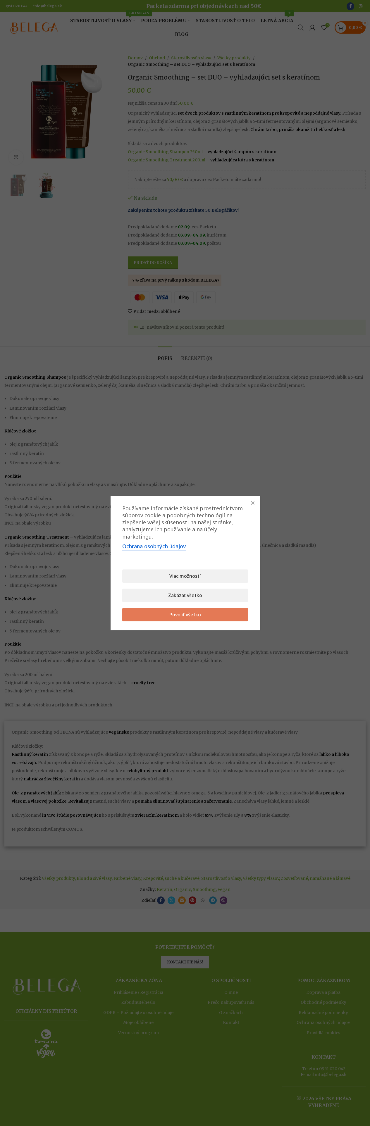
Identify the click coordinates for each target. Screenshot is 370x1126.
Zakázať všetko (185, 595)
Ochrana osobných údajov (154, 546)
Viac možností (185, 576)
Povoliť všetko (185, 614)
